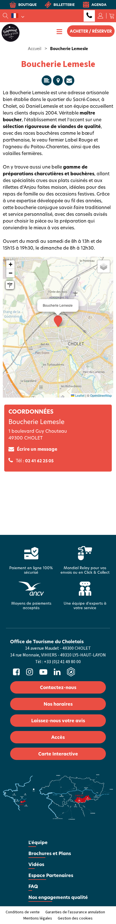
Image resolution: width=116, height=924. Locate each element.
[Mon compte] (100, 16)
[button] (112, 16)
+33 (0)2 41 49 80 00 (89, 16)
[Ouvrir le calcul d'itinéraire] (10, 285)
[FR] (17, 15)
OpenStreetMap (101, 395)
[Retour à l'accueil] (10, 32)
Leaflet (79, 395)
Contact (69, 80)
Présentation (46, 80)
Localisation (57, 80)
